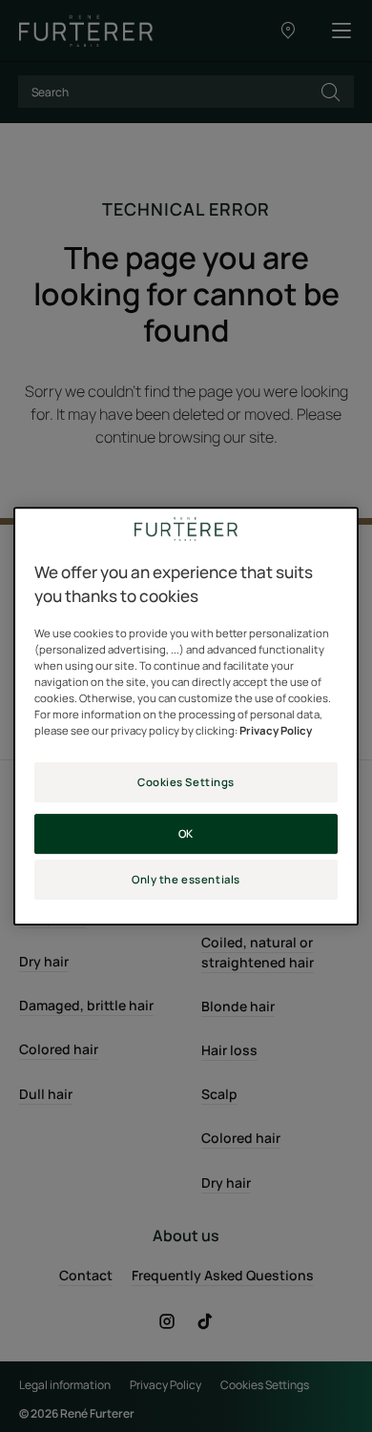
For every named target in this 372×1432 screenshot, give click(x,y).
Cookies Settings (186, 783)
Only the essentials (186, 880)
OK (186, 833)
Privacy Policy (275, 731)
